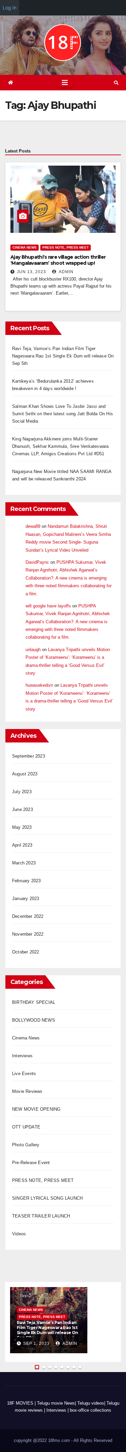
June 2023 (22, 809)
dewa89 (33, 526)
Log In (9, 7)
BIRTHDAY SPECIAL (33, 1002)
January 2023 (25, 898)
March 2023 (24, 862)
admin (66, 271)
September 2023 (28, 756)
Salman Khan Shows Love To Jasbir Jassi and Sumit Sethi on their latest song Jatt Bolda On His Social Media (62, 414)
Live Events (24, 1073)
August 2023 (24, 773)
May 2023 (22, 827)
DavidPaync (37, 562)
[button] (116, 82)
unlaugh (33, 649)
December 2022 (28, 916)
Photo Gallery (26, 1144)
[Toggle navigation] (64, 83)
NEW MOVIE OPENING (36, 1109)
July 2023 (22, 791)
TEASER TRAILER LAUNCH (41, 1216)
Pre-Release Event (31, 1162)
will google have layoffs (48, 605)
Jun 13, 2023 (31, 271)
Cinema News (24, 247)
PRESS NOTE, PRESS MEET (65, 247)
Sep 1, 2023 (36, 1343)
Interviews (22, 1055)
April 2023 (22, 845)
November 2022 (28, 934)
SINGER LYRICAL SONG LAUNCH (47, 1198)
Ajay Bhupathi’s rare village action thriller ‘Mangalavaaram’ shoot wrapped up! (58, 260)
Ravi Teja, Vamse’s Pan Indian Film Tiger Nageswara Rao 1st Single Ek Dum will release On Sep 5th (63, 356)
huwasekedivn (39, 685)
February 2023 (26, 880)
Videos (19, 1233)
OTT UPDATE (26, 1126)
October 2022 (25, 951)
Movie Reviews (27, 1091)
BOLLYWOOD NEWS (33, 1020)
